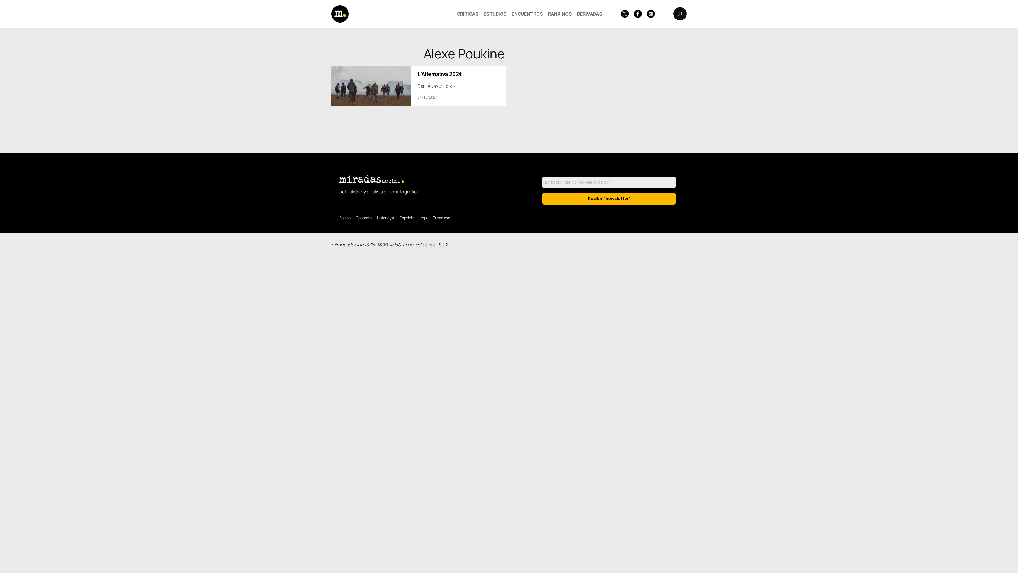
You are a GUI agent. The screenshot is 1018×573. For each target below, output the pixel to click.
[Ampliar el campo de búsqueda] (680, 13)
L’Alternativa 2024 (440, 74)
